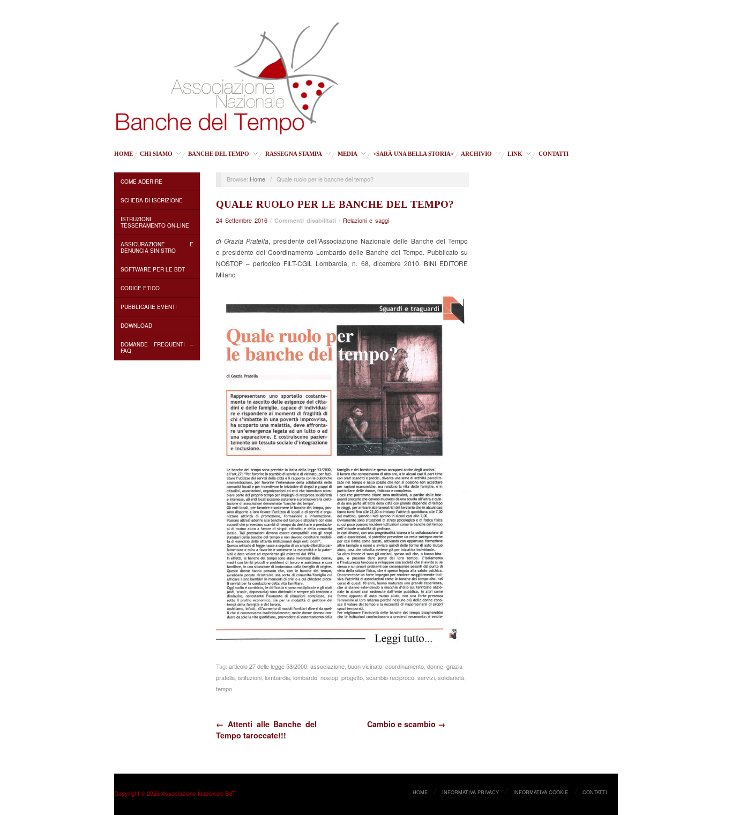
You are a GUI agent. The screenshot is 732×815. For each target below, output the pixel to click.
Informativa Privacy (470, 792)
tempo (224, 688)
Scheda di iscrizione (152, 200)
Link (514, 154)
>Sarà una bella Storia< (413, 154)
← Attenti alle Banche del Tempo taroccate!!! (266, 730)
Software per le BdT (153, 269)
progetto (352, 677)
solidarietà (451, 677)
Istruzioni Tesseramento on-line (155, 222)
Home (123, 154)
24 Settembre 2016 (241, 220)
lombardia (277, 677)
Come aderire (141, 181)
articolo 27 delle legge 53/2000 (268, 666)
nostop (329, 677)
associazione (327, 666)
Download (136, 325)
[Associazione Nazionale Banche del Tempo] (227, 76)
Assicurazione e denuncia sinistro (157, 247)
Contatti (554, 154)
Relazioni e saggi (366, 220)
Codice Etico (140, 288)
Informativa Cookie (540, 792)
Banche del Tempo (218, 154)
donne (435, 666)
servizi (426, 677)
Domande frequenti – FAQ (157, 347)
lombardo (305, 677)
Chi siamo (156, 154)
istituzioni (250, 677)
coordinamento (404, 666)
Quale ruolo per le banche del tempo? (335, 204)
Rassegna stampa (293, 154)
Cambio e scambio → (406, 724)
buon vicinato (365, 666)
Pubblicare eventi (149, 307)
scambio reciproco (390, 677)
